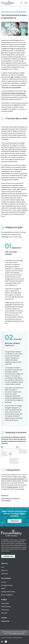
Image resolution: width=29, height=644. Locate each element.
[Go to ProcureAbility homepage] (14, 533)
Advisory (3, 582)
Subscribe (4, 613)
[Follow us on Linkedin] (2, 641)
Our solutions (6, 578)
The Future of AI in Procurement (11, 87)
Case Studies (5, 603)
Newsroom (4, 570)
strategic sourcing (12, 487)
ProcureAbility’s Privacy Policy (17, 633)
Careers (4, 618)
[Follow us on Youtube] (6, 641)
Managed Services (6, 585)
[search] (21, 3)
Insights (4, 600)
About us (4, 563)
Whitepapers (5, 610)
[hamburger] (25, 2)
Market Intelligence (7, 595)
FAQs (2, 567)
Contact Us (14, 521)
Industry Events (6, 606)
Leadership (4, 573)
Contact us (8, 556)
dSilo (12, 77)
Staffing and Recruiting (8, 592)
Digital (3, 588)
